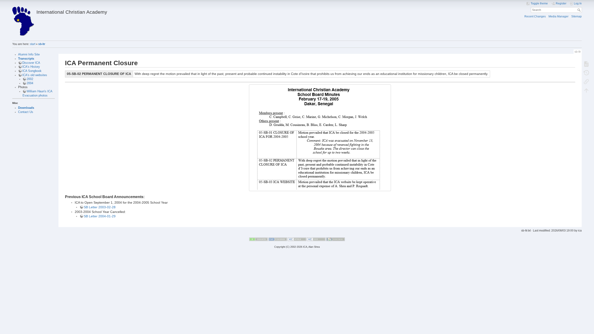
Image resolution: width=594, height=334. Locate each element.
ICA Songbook (32, 71)
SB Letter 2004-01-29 (100, 216)
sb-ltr (41, 44)
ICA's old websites (34, 75)
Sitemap (576, 16)
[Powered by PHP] (277, 239)
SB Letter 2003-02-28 (100, 207)
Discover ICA (31, 62)
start (32, 44)
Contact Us (25, 112)
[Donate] (258, 239)
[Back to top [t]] (586, 90)
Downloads (26, 107)
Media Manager (558, 16)
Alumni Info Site (29, 54)
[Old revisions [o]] (586, 72)
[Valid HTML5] (297, 239)
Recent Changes (535, 16)
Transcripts (26, 58)
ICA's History (31, 66)
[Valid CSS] (316, 239)
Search (579, 10)
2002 (30, 79)
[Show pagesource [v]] (586, 63)
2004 (30, 83)
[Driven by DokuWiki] (335, 239)
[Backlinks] (586, 81)
